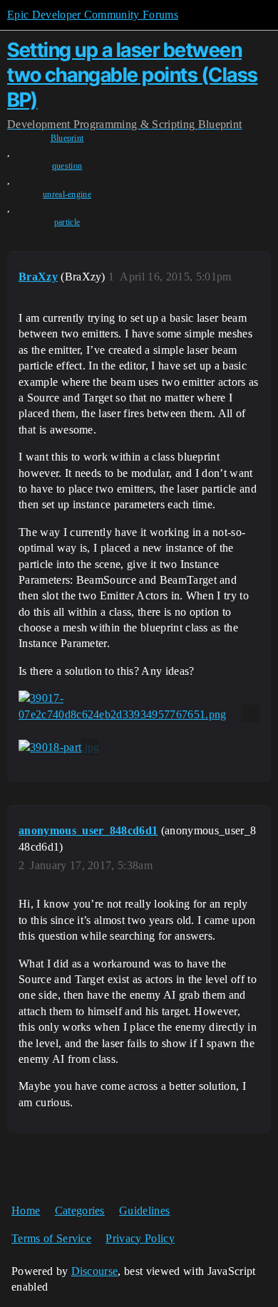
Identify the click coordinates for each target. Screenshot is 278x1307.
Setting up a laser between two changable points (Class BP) (132, 75)
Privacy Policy (139, 1238)
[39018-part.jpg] (59, 746)
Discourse (94, 1271)
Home (25, 1210)
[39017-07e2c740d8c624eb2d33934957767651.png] (139, 707)
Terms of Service (51, 1238)
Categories (80, 1210)
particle (67, 222)
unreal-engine (67, 194)
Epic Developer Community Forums (92, 15)
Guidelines (144, 1210)
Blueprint (67, 138)
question (67, 166)
